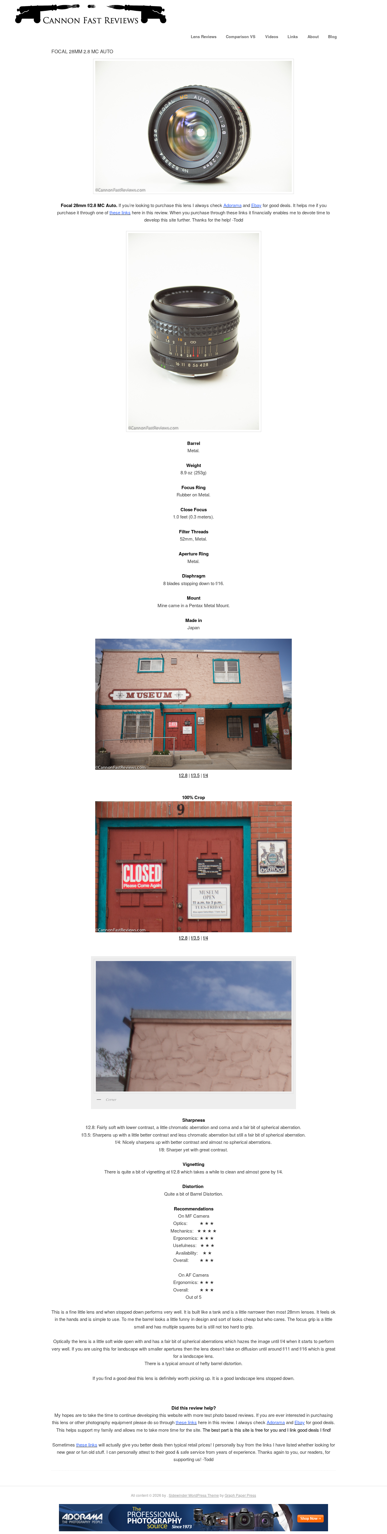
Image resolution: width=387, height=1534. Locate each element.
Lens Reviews (203, 36)
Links (293, 36)
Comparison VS (240, 36)
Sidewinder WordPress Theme (194, 1495)
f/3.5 (195, 775)
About (313, 36)
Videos (271, 36)
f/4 (205, 775)
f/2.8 (183, 775)
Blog (332, 36)
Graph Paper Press (240, 1495)
